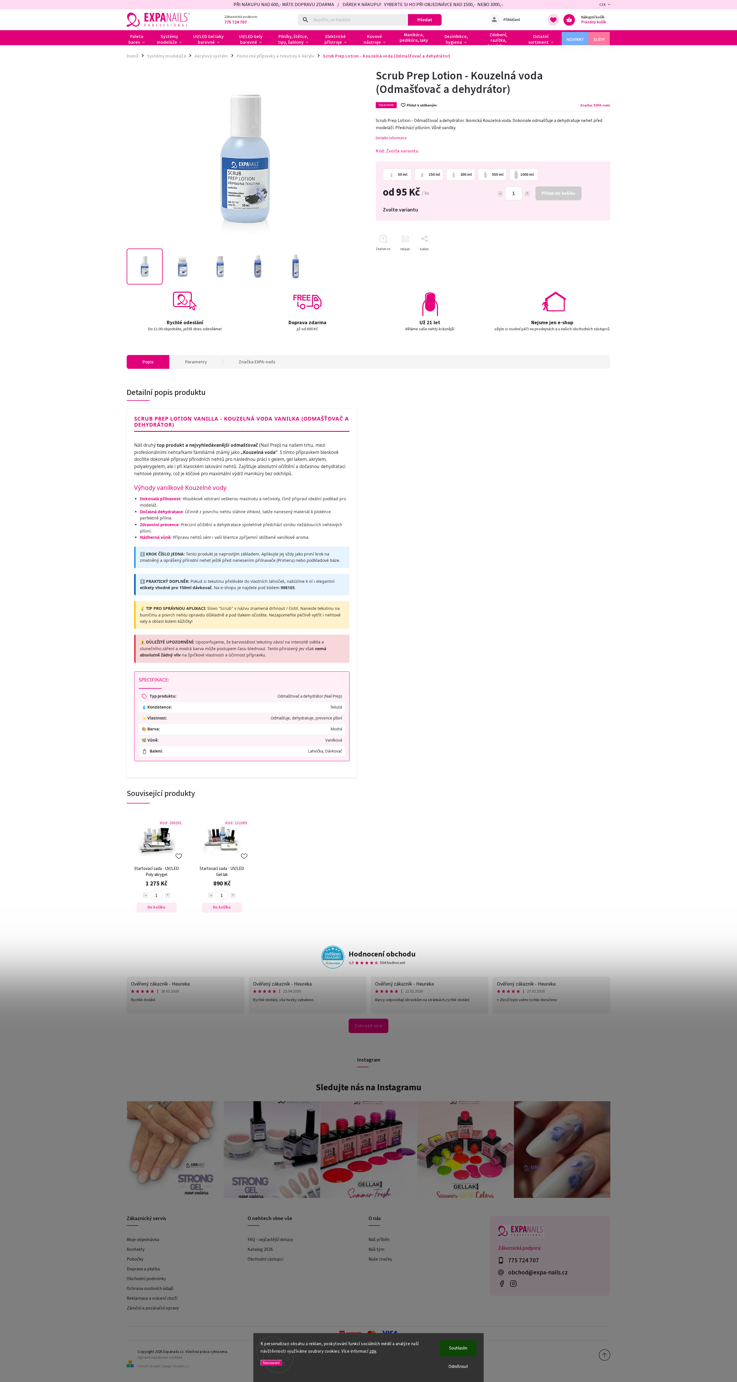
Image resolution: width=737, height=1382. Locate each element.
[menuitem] (139, 39)
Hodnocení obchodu (382, 954)
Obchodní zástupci (265, 1259)
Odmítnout (458, 1367)
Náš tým (376, 1249)
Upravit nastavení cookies (160, 1357)
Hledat (424, 19)
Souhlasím (458, 1348)
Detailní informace (391, 138)
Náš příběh (379, 1239)
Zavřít (592, 259)
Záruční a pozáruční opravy (153, 1308)
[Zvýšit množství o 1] (527, 193)
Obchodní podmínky (146, 1279)
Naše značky (380, 1259)
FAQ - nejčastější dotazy (270, 1239)
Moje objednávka (143, 1239)
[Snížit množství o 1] (500, 193)
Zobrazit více (368, 1026)
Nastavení (271, 1363)
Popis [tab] (148, 362)
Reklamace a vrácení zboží (152, 1298)
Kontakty (136, 1249)
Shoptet (154, 1366)
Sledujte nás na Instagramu (368, 1087)
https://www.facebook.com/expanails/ (501, 1283)
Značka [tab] (257, 362)
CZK (602, 4)
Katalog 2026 (260, 1249)
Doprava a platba (143, 1269)
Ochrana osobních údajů (150, 1288)
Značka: (595, 105)
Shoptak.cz (181, 1366)
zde (373, 1351)
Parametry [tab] (196, 362)
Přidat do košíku (558, 193)
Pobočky (135, 1259)
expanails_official (513, 1283)
